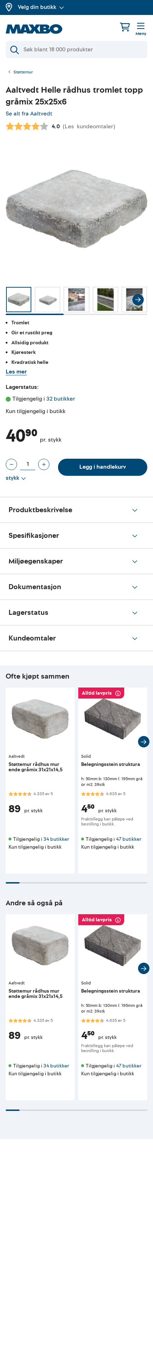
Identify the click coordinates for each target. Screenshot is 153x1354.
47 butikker (128, 839)
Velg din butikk (37, 7)
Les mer (16, 372)
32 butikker (60, 399)
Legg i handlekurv (102, 467)
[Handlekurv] (125, 27)
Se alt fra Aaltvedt (29, 114)
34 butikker (56, 839)
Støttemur (23, 72)
